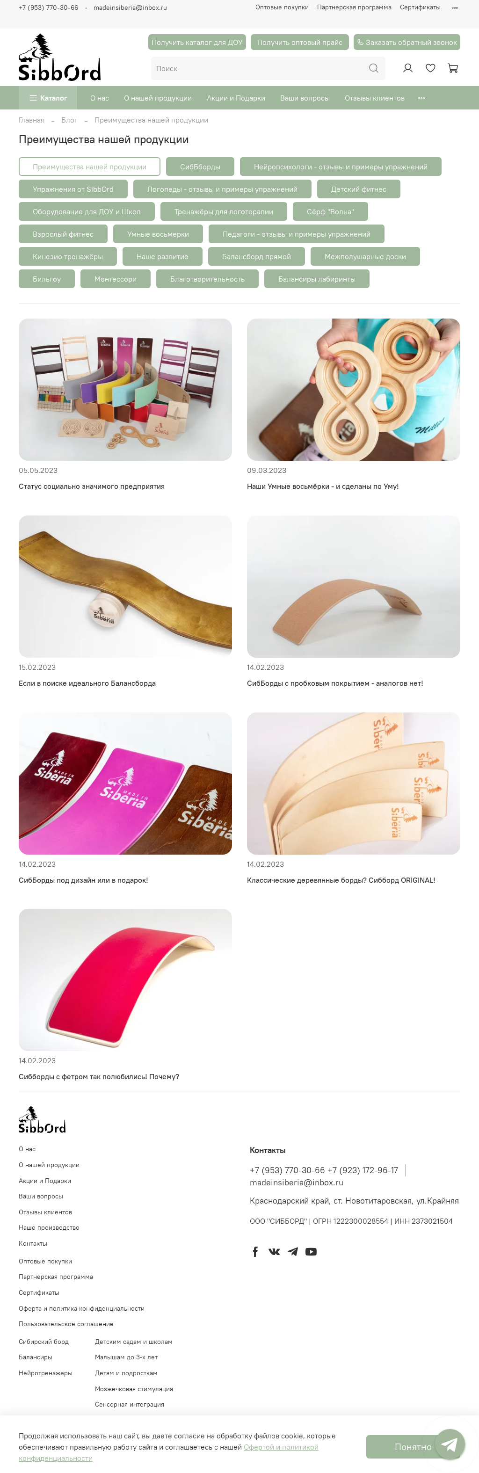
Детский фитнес (358, 189)
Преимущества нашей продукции (89, 166)
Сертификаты (420, 7)
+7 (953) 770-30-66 (48, 7)
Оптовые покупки (282, 7)
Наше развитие (163, 256)
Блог (69, 119)
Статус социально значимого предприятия (92, 486)
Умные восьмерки (158, 234)
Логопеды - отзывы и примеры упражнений (222, 189)
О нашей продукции (158, 97)
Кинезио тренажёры (68, 256)
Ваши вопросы (305, 97)
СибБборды (200, 166)
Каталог (53, 98)
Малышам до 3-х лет (126, 1357)
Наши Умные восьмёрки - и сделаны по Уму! (323, 486)
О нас (99, 97)
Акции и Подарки (236, 97)
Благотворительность (207, 278)
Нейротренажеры (46, 1373)
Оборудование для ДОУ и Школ (87, 211)
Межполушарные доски (365, 256)
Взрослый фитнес (63, 234)
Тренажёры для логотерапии (223, 211)
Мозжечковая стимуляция (134, 1389)
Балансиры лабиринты (317, 278)
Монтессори (115, 278)
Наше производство (49, 1227)
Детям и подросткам (126, 1373)
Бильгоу (47, 278)
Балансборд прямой (256, 256)
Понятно (413, 1446)
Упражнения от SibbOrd (73, 189)
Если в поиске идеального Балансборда (87, 683)
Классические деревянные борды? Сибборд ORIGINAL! (341, 880)
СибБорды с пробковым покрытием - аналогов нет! (335, 683)
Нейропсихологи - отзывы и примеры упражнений (341, 166)
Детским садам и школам (134, 1341)
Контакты (33, 1243)
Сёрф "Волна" (330, 211)
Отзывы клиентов (375, 97)
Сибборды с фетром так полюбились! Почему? (99, 1076)
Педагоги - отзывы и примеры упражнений (296, 234)
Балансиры (35, 1357)
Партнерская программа (354, 7)
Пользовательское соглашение (66, 1324)
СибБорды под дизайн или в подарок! (83, 880)
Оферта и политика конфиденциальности (82, 1308)
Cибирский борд (44, 1341)
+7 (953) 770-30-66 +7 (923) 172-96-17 (324, 1170)
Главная (31, 119)
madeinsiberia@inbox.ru (130, 7)
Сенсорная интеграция (129, 1404)
